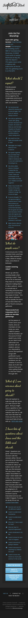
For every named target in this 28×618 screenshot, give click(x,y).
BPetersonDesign (18, 608)
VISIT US (5, 593)
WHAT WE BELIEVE (14, 596)
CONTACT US (16, 593)
